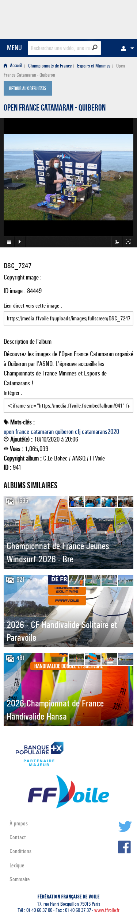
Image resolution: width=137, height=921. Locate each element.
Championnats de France (50, 66)
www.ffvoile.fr (106, 910)
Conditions (20, 851)
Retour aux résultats (27, 89)
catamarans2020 (100, 431)
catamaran (42, 431)
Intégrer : (13, 392)
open (9, 431)
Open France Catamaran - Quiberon (55, 108)
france (22, 431)
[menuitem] (125, 48)
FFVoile (98, 18)
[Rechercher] (95, 47)
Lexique (16, 865)
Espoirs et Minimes (93, 66)
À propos (18, 823)
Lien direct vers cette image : (33, 305)
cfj (77, 431)
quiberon (64, 431)
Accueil (15, 66)
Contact (17, 837)
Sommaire (19, 879)
